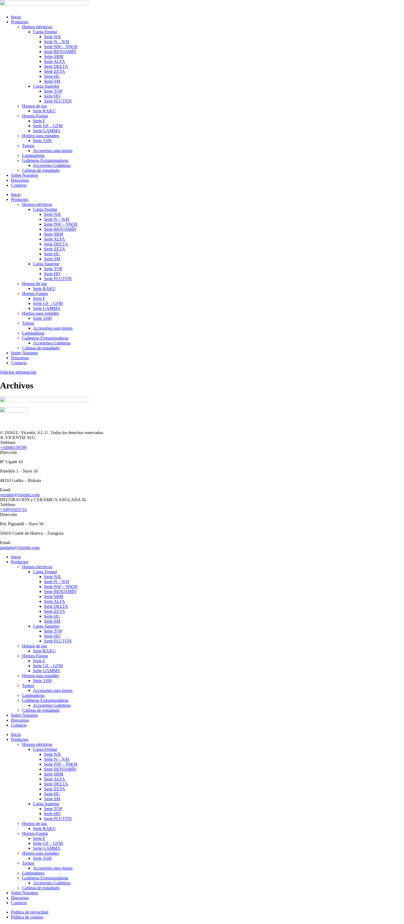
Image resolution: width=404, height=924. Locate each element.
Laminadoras (33, 155)
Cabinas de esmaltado (41, 170)
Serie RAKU (44, 111)
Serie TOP (53, 91)
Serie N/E (52, 36)
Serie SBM (53, 56)
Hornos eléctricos (37, 26)
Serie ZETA (54, 71)
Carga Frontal (45, 31)
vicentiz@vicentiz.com (20, 494)
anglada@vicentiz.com (20, 547)
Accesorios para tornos (53, 150)
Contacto (19, 185)
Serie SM (52, 81)
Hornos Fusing (35, 116)
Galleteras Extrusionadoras (45, 160)
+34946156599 (13, 447)
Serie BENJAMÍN (60, 51)
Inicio (16, 17)
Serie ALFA (54, 61)
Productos (19, 22)
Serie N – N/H (56, 41)
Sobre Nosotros (24, 175)
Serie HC (52, 76)
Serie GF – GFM (48, 125)
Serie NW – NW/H (61, 46)
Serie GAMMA (46, 130)
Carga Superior (46, 86)
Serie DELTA (56, 66)
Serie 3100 (42, 140)
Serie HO (52, 96)
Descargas (20, 180)
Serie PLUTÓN (58, 101)
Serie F (39, 120)
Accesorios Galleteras (52, 165)
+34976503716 (13, 509)
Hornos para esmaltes (40, 135)
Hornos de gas (34, 106)
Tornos (28, 145)
